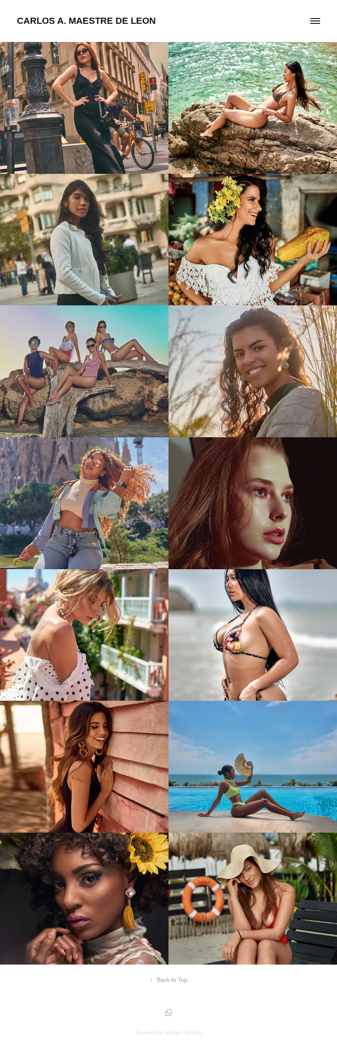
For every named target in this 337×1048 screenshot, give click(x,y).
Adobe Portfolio (183, 1033)
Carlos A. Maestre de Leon (86, 21)
